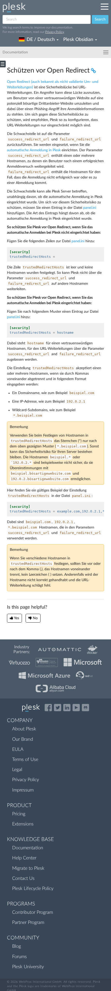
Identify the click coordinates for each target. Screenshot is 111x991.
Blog (16, 946)
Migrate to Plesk (28, 868)
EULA (17, 749)
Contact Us (23, 878)
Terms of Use (25, 759)
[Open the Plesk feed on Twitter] (57, 707)
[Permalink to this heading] (93, 70)
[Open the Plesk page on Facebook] (48, 707)
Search (100, 19)
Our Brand (22, 739)
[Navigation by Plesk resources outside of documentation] (104, 6)
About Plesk (24, 729)
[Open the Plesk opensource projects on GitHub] (85, 707)
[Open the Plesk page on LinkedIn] (66, 707)
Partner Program (28, 922)
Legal (17, 769)
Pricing (18, 814)
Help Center (24, 858)
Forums (19, 956)
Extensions (23, 824)
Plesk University (28, 967)
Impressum (23, 790)
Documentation (27, 848)
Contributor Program (32, 912)
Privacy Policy (54, 31)
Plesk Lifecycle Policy (32, 888)
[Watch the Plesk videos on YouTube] (76, 707)
